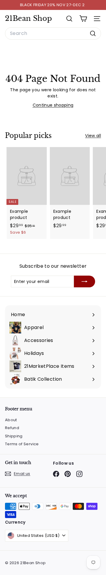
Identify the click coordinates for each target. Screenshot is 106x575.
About (11, 420)
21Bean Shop (28, 18)
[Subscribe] (84, 281)
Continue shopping (53, 105)
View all (93, 136)
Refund (12, 428)
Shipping (14, 436)
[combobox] (53, 33)
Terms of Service (22, 444)
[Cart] (83, 18)
